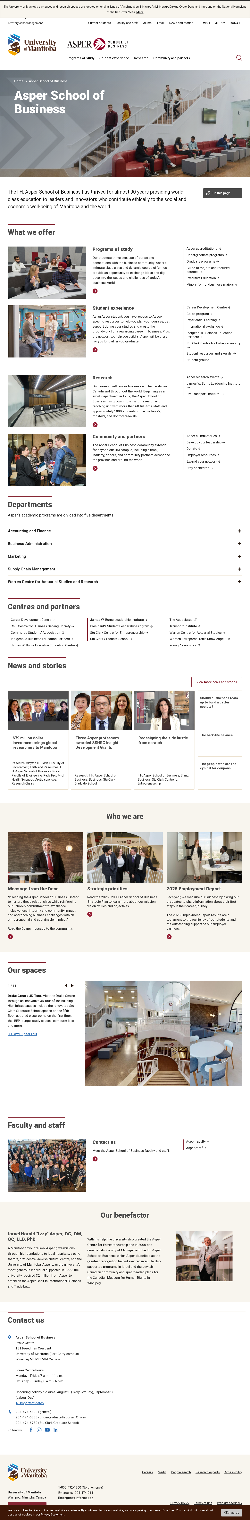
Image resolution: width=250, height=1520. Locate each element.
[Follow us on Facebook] (31, 1430)
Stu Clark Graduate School (109, 639)
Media (162, 1472)
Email (160, 23)
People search (181, 1472)
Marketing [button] (17, 556)
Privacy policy (179, 1503)
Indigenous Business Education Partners (209, 335)
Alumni (147, 23)
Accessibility (233, 1472)
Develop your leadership (204, 442)
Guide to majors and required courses (208, 270)
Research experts (208, 1472)
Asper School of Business (48, 81)
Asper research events (203, 377)
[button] (66, 985)
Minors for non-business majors (210, 284)
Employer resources (201, 455)
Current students (99, 23)
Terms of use (203, 1503)
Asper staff (194, 1148)
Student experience (114, 58)
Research (141, 58)
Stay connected (198, 468)
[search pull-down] (239, 58)
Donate (236, 23)
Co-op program (198, 314)
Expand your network (202, 461)
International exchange (203, 326)
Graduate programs (201, 261)
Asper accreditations (202, 248)
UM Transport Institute (203, 394)
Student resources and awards (209, 353)
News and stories (181, 23)
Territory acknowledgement (25, 23)
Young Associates (183, 645)
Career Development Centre (207, 307)
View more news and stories (216, 682)
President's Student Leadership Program (119, 626)
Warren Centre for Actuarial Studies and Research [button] (53, 581)
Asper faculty (196, 1141)
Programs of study (80, 58)
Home (18, 81)
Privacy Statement (52, 1514)
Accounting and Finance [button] (29, 531)
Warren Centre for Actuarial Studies (196, 632)
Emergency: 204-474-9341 (76, 1493)
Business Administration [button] (30, 543)
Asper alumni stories (202, 436)
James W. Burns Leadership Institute (213, 383)
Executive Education (201, 278)
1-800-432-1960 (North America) (80, 1487)
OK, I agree (231, 1512)
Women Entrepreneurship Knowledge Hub (200, 639)
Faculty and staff (127, 23)
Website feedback (229, 1503)
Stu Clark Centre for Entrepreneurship (214, 343)
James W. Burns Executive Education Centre (43, 645)
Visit (207, 23)
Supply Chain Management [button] (31, 569)
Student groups (198, 360)
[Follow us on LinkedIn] (55, 1429)
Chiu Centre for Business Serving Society (41, 626)
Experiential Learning (202, 320)
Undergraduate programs (205, 255)
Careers (147, 1472)
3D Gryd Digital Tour (22, 1034)
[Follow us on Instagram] (39, 1430)
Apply (220, 23)
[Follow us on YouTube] (47, 1429)
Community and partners (171, 58)
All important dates (30, 1403)
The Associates (181, 620)
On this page (221, 193)
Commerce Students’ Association (35, 632)
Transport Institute (183, 626)
